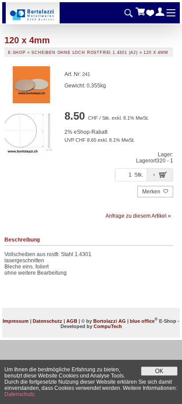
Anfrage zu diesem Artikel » (138, 216)
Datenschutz (47, 321)
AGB (71, 321)
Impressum (16, 321)
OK (159, 371)
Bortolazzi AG (109, 321)
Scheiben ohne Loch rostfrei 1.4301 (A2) (84, 52)
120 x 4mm (156, 52)
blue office (144, 321)
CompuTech (108, 326)
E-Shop (17, 52)
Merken (152, 192)
